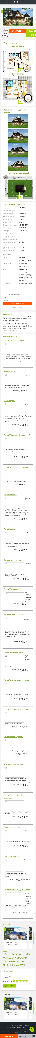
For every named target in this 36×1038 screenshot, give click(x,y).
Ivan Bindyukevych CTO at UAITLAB (21, 1027)
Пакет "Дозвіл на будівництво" (17, 890)
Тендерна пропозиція (13, 560)
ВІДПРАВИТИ (8, 986)
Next (34, 938)
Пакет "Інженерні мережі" (15, 340)
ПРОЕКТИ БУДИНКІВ (26, 3)
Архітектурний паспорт (14, 764)
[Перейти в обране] (32, 4)
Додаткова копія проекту (14, 827)
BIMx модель (9, 401)
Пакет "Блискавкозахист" (14, 652)
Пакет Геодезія (10, 529)
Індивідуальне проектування (16, 467)
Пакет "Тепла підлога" (13, 737)
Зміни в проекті (10, 371)
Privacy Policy (26, 1031)
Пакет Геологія (10, 495)
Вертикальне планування (14, 614)
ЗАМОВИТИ (17, 31)
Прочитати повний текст (10, 330)
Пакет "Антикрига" (12, 589)
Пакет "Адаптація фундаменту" (17, 435)
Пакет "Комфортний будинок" (16, 709)
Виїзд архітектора (11, 856)
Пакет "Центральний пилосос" (17, 680)
